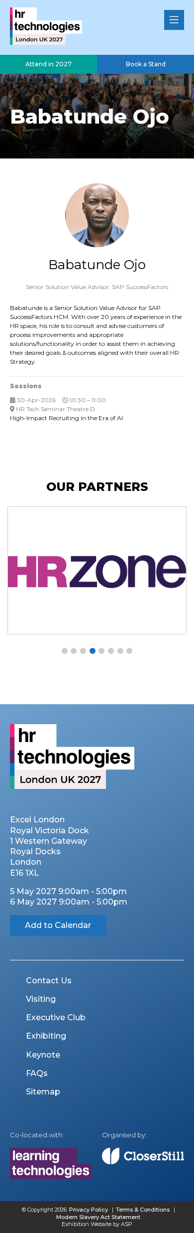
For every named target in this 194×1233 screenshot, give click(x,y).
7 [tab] (120, 651)
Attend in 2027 (48, 64)
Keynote (43, 1055)
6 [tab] (111, 651)
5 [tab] (101, 651)
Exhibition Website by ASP (97, 1224)
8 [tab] (129, 651)
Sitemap (43, 1091)
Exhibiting (46, 1036)
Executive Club (56, 1017)
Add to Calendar (58, 925)
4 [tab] (93, 651)
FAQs (37, 1073)
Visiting (41, 999)
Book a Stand (146, 64)
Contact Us (49, 980)
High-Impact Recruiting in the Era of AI (66, 418)
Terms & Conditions (143, 1209)
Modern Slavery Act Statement (98, 1217)
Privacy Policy (88, 1209)
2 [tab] (74, 651)
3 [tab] (83, 651)
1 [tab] (65, 651)
